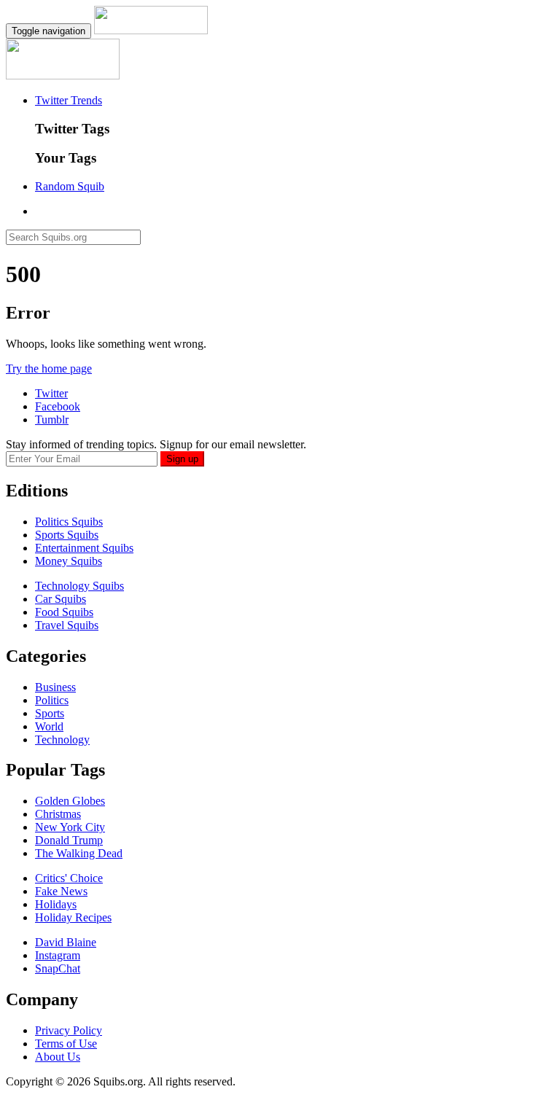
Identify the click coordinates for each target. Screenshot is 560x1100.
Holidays (56, 904)
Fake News (61, 891)
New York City (70, 827)
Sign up (182, 458)
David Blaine (65, 942)
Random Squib (69, 186)
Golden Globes (70, 801)
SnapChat (57, 968)
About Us (57, 1056)
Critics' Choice (69, 878)
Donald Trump (69, 840)
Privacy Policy (68, 1030)
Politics (52, 700)
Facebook (57, 406)
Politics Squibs (69, 521)
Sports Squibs (66, 534)
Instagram (57, 955)
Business (55, 687)
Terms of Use (66, 1043)
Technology (62, 739)
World (49, 726)
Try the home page (49, 368)
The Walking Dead (78, 853)
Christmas (58, 814)
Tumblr (52, 419)
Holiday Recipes (73, 917)
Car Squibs (60, 599)
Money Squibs (68, 561)
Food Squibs (64, 612)
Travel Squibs (66, 625)
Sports (49, 713)
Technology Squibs (79, 586)
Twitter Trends (68, 100)
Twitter (51, 393)
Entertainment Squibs (84, 548)
